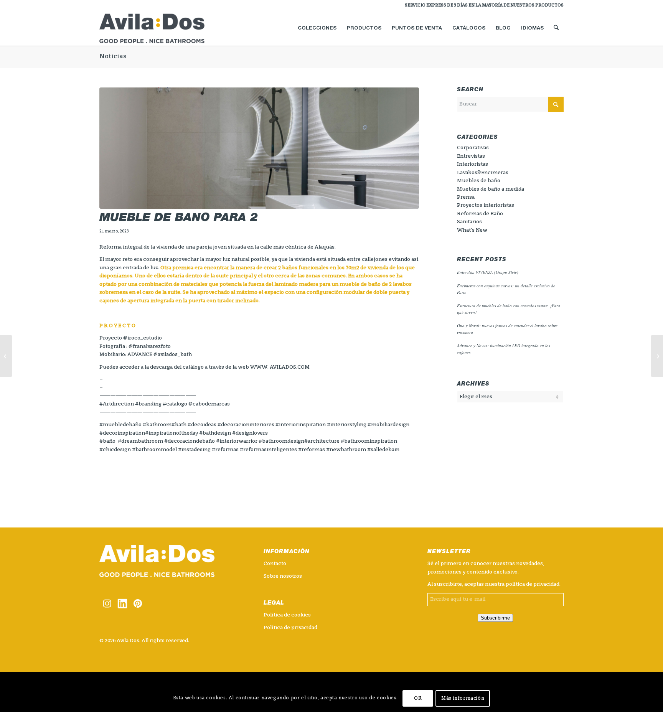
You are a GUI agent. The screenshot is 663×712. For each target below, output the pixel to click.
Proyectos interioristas (485, 205)
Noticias (112, 57)
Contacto (275, 563)
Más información (462, 698)
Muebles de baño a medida (490, 189)
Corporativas (473, 147)
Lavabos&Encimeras (482, 172)
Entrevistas (471, 156)
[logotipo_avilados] (161, 28)
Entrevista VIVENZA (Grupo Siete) (487, 272)
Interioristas (472, 164)
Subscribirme (495, 618)
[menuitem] (482, 6)
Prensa (466, 197)
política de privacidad (532, 584)
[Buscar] (556, 28)
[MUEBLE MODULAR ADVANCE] (6, 356)
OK (418, 698)
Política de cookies (287, 615)
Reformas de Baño (480, 213)
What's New (472, 230)
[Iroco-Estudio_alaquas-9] (259, 148)
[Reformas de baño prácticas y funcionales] (657, 356)
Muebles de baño (478, 180)
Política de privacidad (290, 627)
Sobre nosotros (283, 576)
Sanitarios (469, 221)
